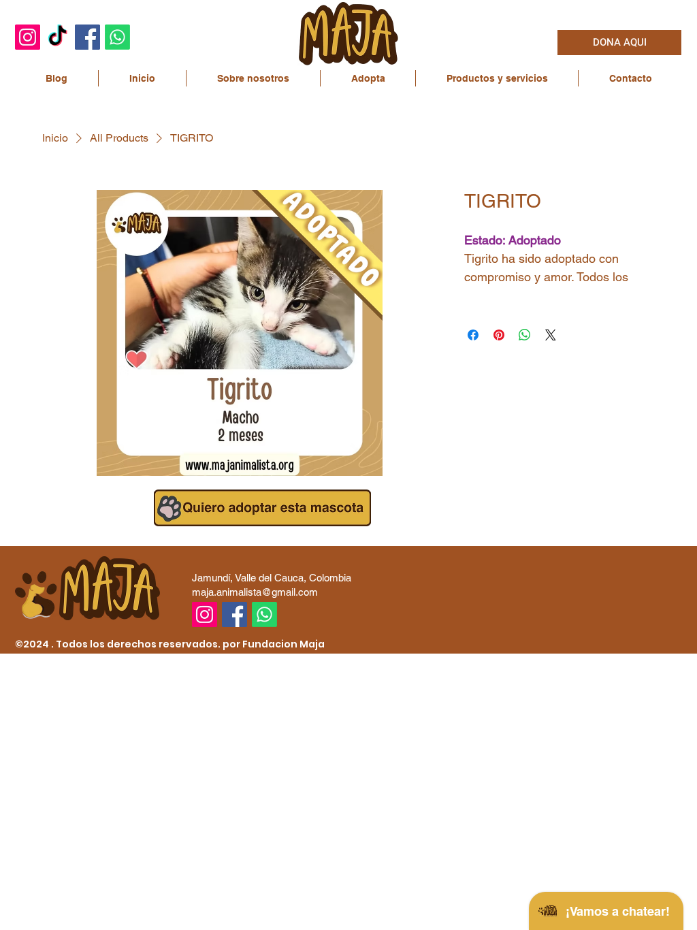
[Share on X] (550, 335)
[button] (253, 78)
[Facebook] (87, 37)
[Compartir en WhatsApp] (525, 335)
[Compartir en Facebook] (473, 335)
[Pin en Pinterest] (499, 335)
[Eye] (262, 507)
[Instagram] (27, 37)
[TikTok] (57, 37)
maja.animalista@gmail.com (255, 592)
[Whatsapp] (117, 37)
